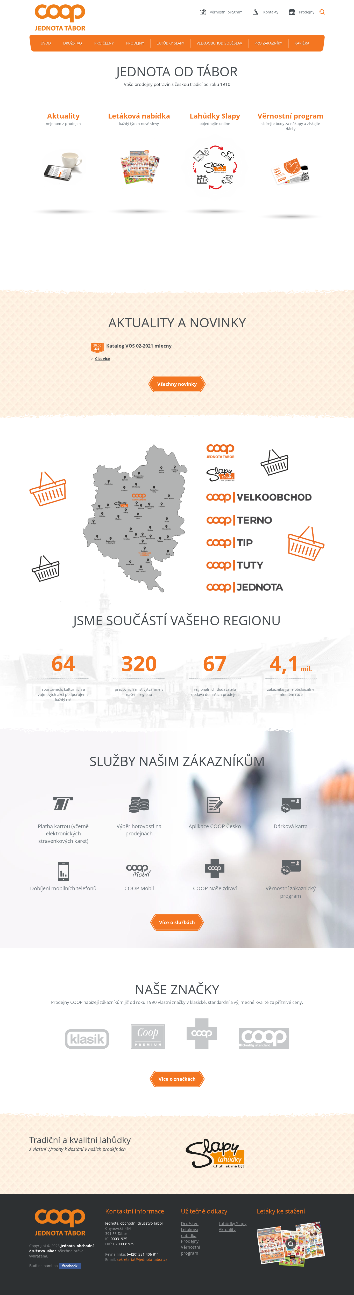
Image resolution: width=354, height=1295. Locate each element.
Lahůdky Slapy (170, 43)
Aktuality (63, 116)
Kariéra (302, 43)
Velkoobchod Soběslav (219, 43)
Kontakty (270, 12)
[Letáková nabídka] (139, 174)
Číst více (102, 358)
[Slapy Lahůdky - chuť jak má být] (215, 1153)
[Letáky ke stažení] (291, 1244)
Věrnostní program (226, 12)
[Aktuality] (63, 174)
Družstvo (72, 43)
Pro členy (104, 43)
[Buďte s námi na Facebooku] (70, 1265)
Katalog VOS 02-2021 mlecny (139, 346)
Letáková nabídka (139, 116)
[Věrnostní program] (290, 179)
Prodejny (306, 12)
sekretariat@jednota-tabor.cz (142, 1259)
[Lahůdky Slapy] (215, 174)
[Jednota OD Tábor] (63, 17)
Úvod (46, 43)
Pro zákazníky (268, 43)
